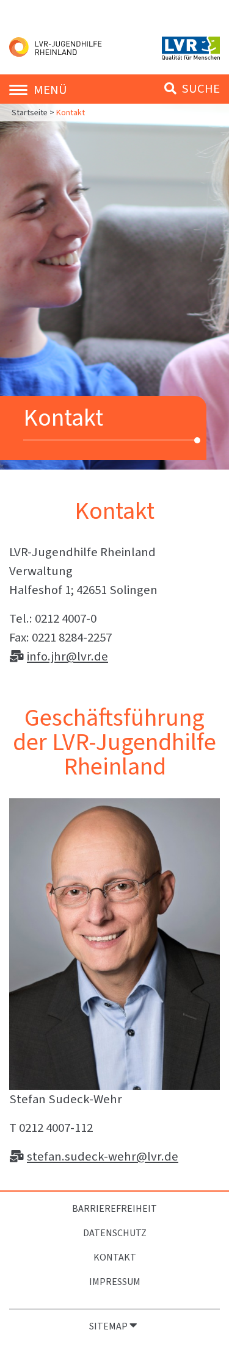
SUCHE (199, 88)
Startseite (30, 112)
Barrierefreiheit (114, 1208)
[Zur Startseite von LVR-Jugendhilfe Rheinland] (57, 45)
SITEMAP (109, 1326)
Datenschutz (115, 1232)
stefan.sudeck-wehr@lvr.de (102, 1156)
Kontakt (114, 1257)
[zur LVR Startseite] (191, 46)
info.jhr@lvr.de (67, 656)
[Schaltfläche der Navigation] (21, 88)
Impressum (114, 1281)
